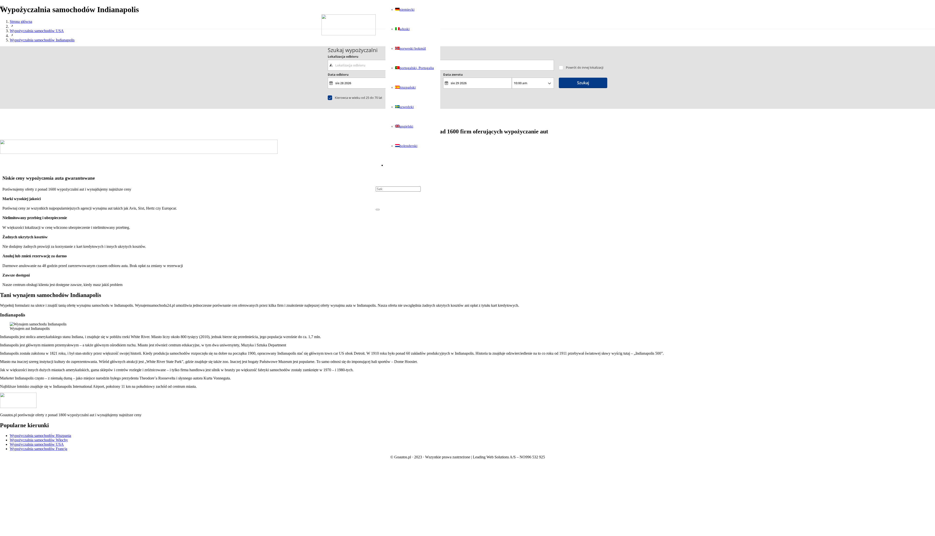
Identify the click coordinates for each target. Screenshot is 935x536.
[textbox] (441, 65)
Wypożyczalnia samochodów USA (37, 444)
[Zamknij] (378, 209)
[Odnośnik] (348, 34)
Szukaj (583, 82)
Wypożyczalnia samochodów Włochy (39, 440)
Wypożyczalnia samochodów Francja (38, 449)
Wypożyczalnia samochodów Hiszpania (40, 436)
